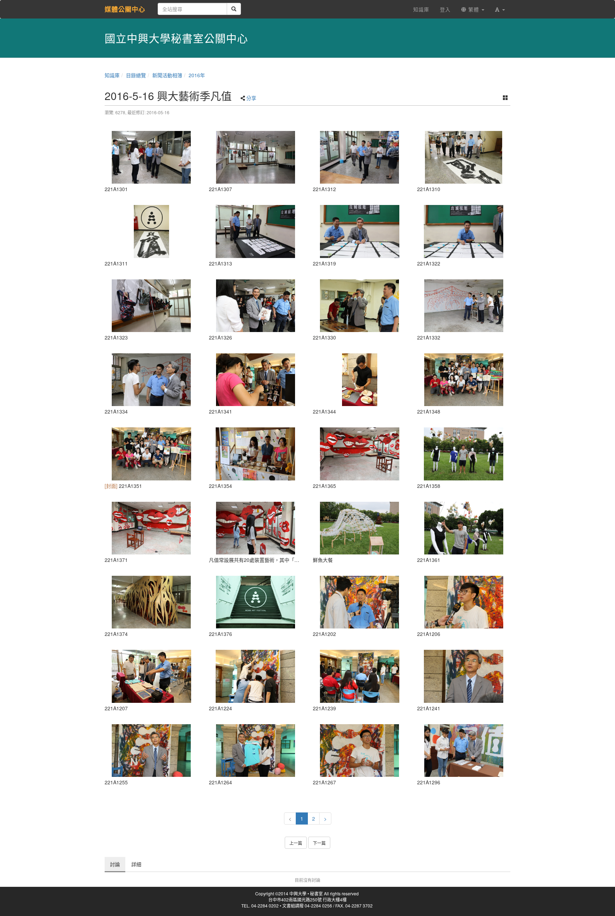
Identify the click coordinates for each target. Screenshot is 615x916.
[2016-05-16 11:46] (464, 453)
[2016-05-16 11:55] (256, 602)
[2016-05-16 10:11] (151, 676)
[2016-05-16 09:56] (464, 602)
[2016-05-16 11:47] (464, 528)
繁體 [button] (474, 9)
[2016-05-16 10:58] (256, 305)
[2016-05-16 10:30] (151, 750)
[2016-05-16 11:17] (256, 379)
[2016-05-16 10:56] (464, 231)
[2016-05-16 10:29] (359, 676)
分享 (251, 97)
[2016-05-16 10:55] (359, 231)
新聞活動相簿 (167, 75)
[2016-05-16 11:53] (151, 528)
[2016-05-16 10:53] (256, 157)
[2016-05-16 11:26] (464, 379)
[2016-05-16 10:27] (256, 676)
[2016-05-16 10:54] (359, 157)
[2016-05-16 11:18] (359, 379)
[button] (500, 9)
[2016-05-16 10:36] (359, 750)
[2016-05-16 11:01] (359, 305)
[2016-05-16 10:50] (151, 157)
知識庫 (112, 75)
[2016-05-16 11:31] (256, 453)
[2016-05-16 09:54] (359, 602)
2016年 (197, 75)
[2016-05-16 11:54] (151, 602)
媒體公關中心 (125, 9)
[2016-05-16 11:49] (359, 528)
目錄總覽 (136, 75)
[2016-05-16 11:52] (256, 528)
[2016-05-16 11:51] (359, 453)
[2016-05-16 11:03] (151, 379)
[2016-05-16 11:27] (151, 453)
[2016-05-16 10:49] (464, 750)
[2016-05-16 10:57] (151, 305)
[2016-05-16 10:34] (256, 750)
